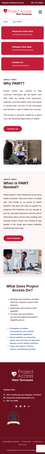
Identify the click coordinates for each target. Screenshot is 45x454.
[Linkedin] (20, 406)
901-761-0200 (37, 3)
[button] (40, 12)
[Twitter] (24, 406)
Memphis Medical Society (13, 3)
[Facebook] (16, 406)
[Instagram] (28, 406)
